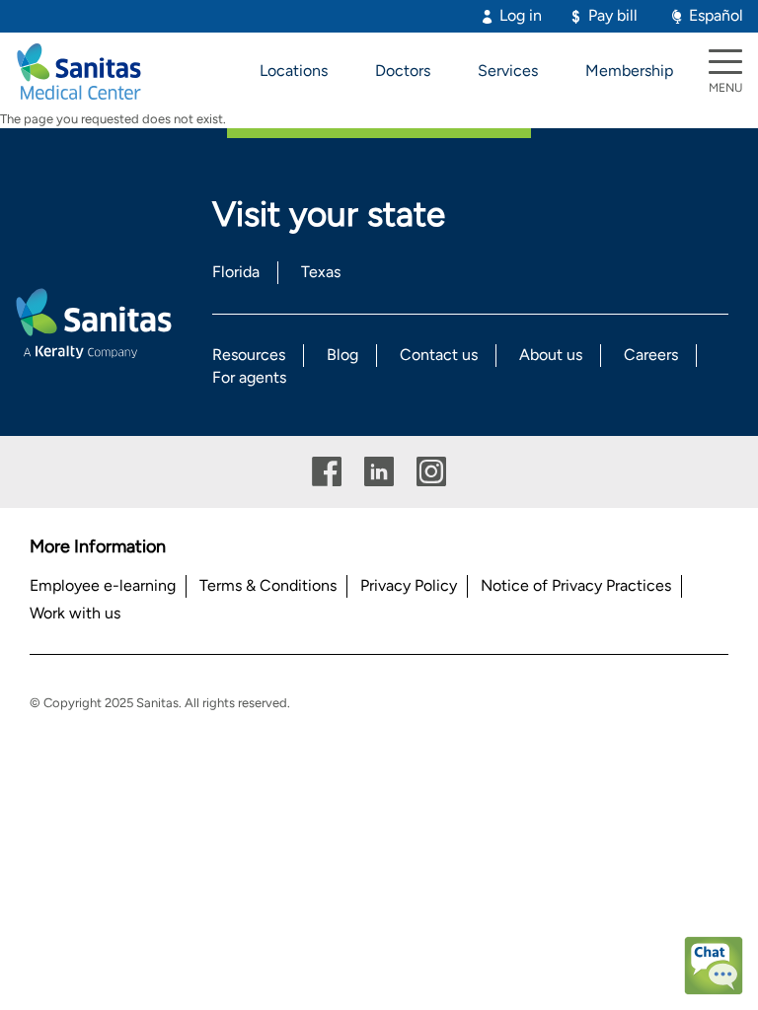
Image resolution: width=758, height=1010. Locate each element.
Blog (342, 354)
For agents (249, 377)
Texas (321, 271)
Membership (629, 70)
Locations (294, 70)
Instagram (431, 472)
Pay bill (613, 15)
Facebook (326, 472)
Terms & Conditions (268, 585)
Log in (520, 15)
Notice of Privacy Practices (576, 585)
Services (508, 70)
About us (550, 354)
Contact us (439, 354)
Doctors (402, 70)
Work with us (75, 613)
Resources (248, 354)
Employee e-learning (103, 585)
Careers (651, 354)
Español (716, 15)
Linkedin (379, 472)
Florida (236, 271)
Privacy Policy (408, 585)
